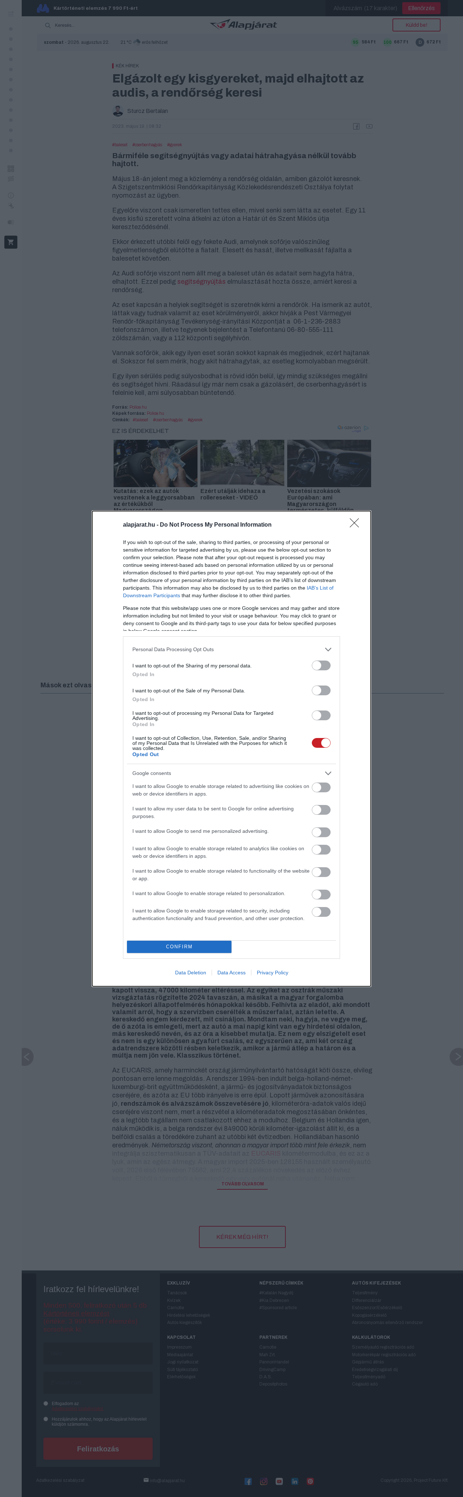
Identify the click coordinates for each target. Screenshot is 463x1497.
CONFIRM (179, 946)
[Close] (357, 525)
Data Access (231, 972)
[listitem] (231, 649)
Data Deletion (190, 972)
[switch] (321, 665)
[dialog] (231, 748)
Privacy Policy (272, 972)
